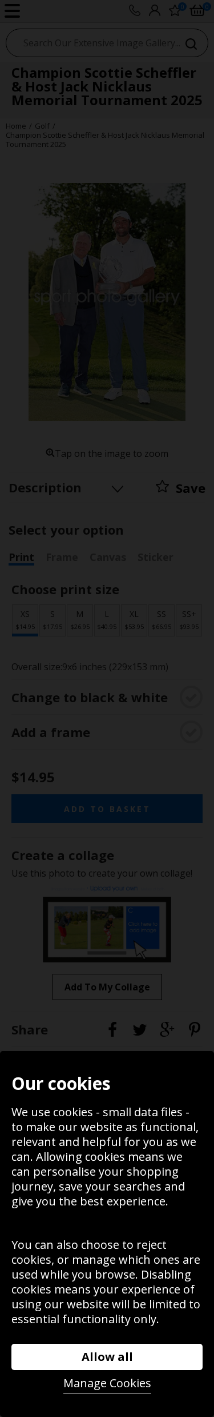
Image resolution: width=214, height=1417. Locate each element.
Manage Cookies (107, 1383)
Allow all (107, 1356)
